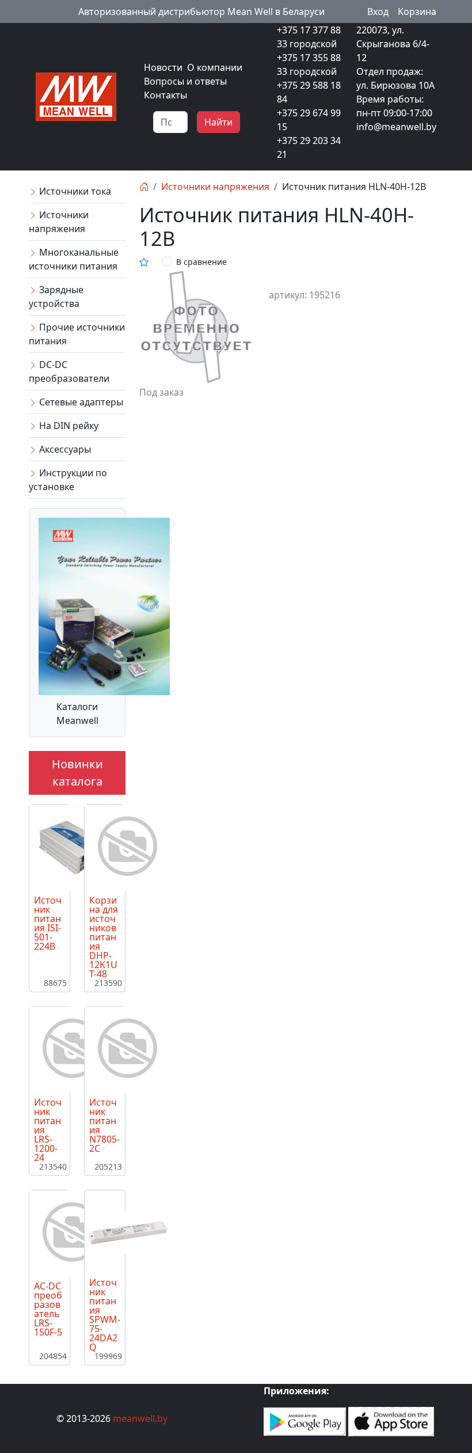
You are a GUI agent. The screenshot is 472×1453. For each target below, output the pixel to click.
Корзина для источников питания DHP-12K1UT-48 (103, 937)
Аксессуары (64, 449)
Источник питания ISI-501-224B (48, 923)
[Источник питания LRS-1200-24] (72, 1048)
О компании (214, 67)
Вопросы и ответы (185, 81)
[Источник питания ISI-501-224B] (72, 846)
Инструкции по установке (68, 479)
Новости (163, 67)
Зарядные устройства (56, 296)
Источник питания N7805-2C (104, 1125)
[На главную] (144, 186)
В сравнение (201, 261)
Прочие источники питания (77, 334)
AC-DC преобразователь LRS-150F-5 (48, 1309)
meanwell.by (140, 1418)
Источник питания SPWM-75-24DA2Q (104, 1315)
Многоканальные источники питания (74, 259)
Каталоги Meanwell (77, 713)
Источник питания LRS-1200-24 (48, 1130)
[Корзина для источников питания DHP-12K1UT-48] (128, 846)
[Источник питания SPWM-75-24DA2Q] (128, 1232)
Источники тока (74, 191)
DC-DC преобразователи (69, 371)
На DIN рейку (67, 425)
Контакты (165, 95)
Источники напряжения (59, 221)
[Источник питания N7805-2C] (128, 1048)
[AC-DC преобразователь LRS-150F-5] (72, 1232)
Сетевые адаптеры (80, 402)
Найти (218, 122)
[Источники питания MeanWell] (76, 95)
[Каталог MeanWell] (104, 605)
